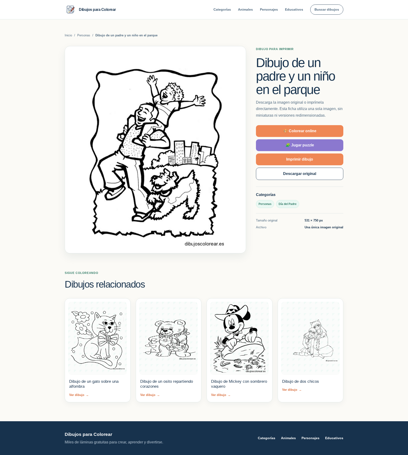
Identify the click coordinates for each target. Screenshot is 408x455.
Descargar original (299, 174)
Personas (83, 35)
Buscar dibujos (326, 9)
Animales (245, 9)
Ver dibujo (79, 395)
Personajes (269, 9)
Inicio (68, 35)
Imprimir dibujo (299, 159)
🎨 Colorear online (299, 131)
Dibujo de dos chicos (300, 381)
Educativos (294, 9)
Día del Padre (288, 204)
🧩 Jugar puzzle (299, 145)
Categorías (222, 9)
